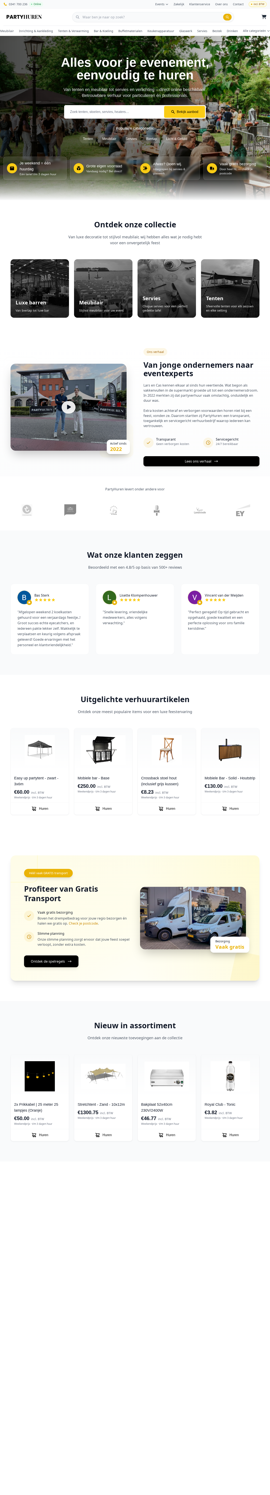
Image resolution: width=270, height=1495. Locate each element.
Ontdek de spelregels (48, 961)
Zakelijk (179, 4)
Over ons (221, 4)
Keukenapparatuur (160, 31)
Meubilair (7, 31)
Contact (238, 4)
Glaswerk (185, 31)
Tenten (88, 139)
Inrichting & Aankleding (36, 31)
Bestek (217, 31)
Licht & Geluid (176, 139)
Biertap (151, 139)
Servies (202, 31)
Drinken (232, 31)
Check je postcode (83, 923)
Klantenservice (199, 4)
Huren (43, 808)
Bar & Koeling (103, 31)
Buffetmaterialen (130, 31)
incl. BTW (259, 4)
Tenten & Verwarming (73, 31)
